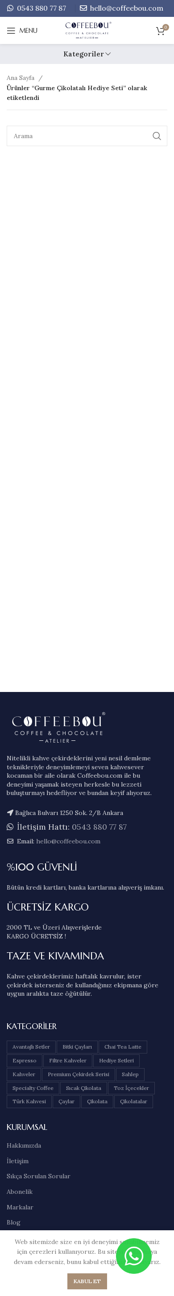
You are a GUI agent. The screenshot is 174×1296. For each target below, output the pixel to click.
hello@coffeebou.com (125, 8)
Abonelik (20, 1192)
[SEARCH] (157, 136)
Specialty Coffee (33, 1088)
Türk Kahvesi (29, 1101)
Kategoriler (83, 54)
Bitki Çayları (77, 1046)
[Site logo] (87, 30)
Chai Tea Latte (122, 1046)
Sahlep (130, 1074)
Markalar (20, 1207)
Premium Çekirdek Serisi (78, 1074)
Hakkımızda (24, 1145)
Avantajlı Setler (31, 1046)
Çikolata (97, 1101)
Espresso (24, 1060)
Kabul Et (87, 1281)
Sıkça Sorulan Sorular (38, 1176)
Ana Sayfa (21, 78)
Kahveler (23, 1074)
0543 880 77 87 (40, 8)
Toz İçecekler (131, 1088)
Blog (14, 1222)
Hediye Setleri (116, 1060)
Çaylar (66, 1101)
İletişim (18, 1161)
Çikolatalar (133, 1101)
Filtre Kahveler (68, 1060)
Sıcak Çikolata (83, 1088)
